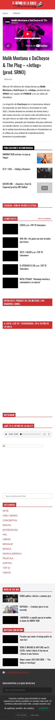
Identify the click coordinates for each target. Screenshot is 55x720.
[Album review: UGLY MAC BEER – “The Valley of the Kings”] (10, 662)
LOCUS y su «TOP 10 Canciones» (33, 225)
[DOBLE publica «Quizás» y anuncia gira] (10, 598)
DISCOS (7, 525)
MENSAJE (8, 544)
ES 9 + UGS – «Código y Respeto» (16, 169)
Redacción (8, 79)
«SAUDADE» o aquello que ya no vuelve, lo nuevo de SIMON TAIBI (35, 619)
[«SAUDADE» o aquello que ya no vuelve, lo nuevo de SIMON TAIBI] (10, 620)
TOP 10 (6, 568)
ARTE (6, 511)
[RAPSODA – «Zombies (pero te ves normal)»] (10, 609)
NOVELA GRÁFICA (12, 554)
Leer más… (35, 715)
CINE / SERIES (10, 516)
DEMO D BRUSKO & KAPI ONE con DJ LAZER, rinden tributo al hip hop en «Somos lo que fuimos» (34, 650)
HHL (5, 534)
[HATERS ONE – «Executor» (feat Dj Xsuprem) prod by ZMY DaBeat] (44, 187)
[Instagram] (4, 678)
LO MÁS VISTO (10, 218)
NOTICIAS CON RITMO (13, 630)
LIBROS (7, 539)
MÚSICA (7, 549)
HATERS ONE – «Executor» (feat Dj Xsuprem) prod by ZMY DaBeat (17, 185)
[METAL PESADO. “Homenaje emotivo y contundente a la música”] (10, 283)
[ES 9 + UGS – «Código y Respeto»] (44, 173)
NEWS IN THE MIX (11, 589)
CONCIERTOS (10, 520)
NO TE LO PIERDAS (44, 218)
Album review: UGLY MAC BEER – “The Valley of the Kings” (35, 661)
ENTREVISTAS (10, 530)
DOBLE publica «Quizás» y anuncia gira (35, 596)
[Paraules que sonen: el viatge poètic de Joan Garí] (10, 639)
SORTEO (7, 563)
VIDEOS (7, 573)
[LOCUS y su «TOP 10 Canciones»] (10, 229)
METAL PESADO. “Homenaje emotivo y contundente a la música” (35, 280)
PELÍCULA (8, 558)
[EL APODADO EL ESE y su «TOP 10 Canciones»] (10, 269)
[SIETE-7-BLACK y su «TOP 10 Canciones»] (10, 256)
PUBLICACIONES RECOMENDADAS (18, 148)
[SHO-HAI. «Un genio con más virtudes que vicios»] (10, 242)
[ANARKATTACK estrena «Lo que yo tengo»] (44, 158)
